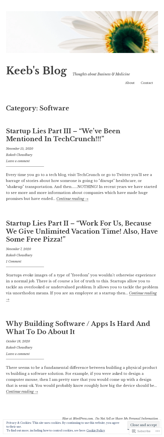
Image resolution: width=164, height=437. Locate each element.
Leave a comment (18, 161)
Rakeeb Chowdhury (19, 155)
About (130, 83)
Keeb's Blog (36, 71)
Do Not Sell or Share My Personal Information (126, 419)
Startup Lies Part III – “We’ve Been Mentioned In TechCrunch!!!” (63, 135)
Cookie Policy (95, 430)
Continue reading (72, 199)
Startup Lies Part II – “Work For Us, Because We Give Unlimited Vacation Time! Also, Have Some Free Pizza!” (82, 231)
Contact (147, 83)
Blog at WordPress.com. (78, 419)
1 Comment (13, 261)
